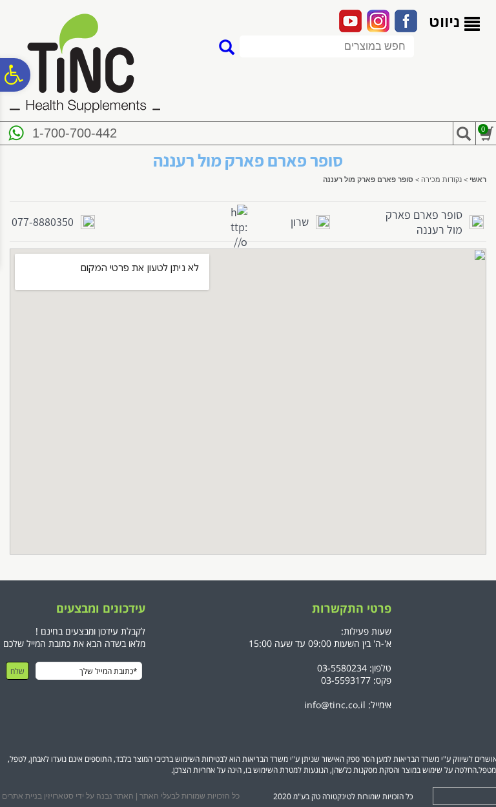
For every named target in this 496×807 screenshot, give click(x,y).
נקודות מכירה (441, 179)
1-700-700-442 (74, 133)
